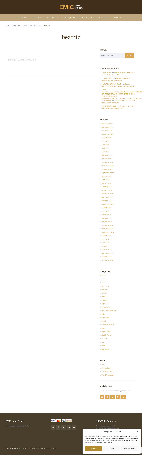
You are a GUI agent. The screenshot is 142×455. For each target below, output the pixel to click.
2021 (104, 283)
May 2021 (105, 148)
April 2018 (105, 250)
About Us (36, 18)
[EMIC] (71, 7)
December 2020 (107, 162)
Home (24, 18)
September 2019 (108, 204)
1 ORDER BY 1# (107, 78)
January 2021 (107, 159)
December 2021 (107, 124)
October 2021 (107, 131)
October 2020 (107, 169)
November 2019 (107, 197)
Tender (116, 18)
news (103, 328)
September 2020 (108, 173)
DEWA (104, 293)
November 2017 (107, 253)
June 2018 (105, 243)
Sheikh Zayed (106, 335)
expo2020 (105, 304)
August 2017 (106, 257)
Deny (112, 449)
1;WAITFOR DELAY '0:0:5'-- (112, 84)
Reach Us (102, 18)
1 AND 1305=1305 (109, 106)
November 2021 (107, 127)
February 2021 (107, 155)
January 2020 (107, 190)
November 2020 (107, 166)
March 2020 (106, 183)
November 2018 (107, 229)
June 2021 (105, 145)
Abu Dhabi (105, 286)
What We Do (51, 18)
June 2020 (105, 180)
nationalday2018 (108, 324)
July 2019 (105, 211)
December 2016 (107, 260)
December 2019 (107, 194)
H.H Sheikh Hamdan (109, 311)
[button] (137, 432)
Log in (104, 364)
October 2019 (107, 201)
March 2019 (106, 215)
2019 (104, 276)
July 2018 (105, 239)
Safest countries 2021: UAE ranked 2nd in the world (118, 74)
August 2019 (106, 208)
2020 (104, 279)
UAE (103, 345)
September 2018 (108, 232)
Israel (104, 321)
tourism (104, 338)
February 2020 (107, 187)
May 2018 (105, 246)
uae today (105, 349)
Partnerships (69, 18)
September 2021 (108, 134)
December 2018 (107, 225)
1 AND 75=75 (107, 73)
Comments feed (107, 371)
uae (103, 342)
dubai (104, 297)
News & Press (87, 18)
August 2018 (106, 236)
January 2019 (107, 222)
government (106, 307)
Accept (93, 449)
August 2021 (106, 138)
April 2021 (105, 152)
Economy (105, 300)
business (105, 290)
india (103, 314)
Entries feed (106, 368)
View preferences (130, 449)
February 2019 (107, 218)
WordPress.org (107, 375)
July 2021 (105, 141)
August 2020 (106, 176)
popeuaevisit (106, 331)
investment (106, 317)
